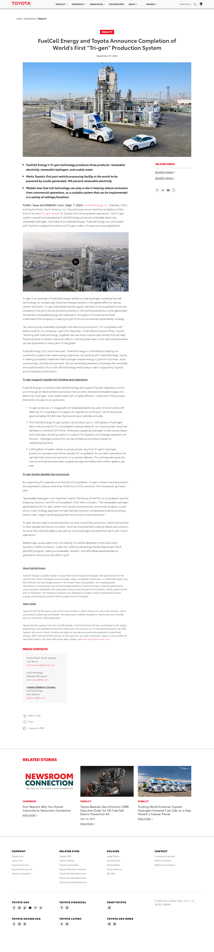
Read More (29, 815)
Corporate (78, 4)
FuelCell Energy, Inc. (97, 205)
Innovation (96, 4)
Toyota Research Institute (72, 869)
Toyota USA (65, 856)
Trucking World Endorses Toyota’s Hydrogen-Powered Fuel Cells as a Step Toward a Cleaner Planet (164, 810)
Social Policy (113, 860)
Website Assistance (165, 864)
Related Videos (164, 178)
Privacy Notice (114, 869)
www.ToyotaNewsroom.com (95, 639)
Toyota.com (18, 856)
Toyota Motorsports (22, 869)
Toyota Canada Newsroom (73, 882)
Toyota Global (66, 860)
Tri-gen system (50, 213)
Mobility (42, 18)
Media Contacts (163, 860)
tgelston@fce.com (36, 697)
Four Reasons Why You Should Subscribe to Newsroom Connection (47, 808)
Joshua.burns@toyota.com (41, 665)
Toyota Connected (68, 864)
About (132, 4)
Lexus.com (17, 860)
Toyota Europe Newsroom (72, 877)
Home (19, 18)
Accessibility (113, 864)
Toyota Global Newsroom (72, 873)
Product (60, 4)
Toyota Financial (20, 864)
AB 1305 (111, 873)
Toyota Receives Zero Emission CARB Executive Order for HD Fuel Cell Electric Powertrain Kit (104, 810)
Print (31, 721)
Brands (150, 4)
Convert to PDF (36, 728)
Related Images (164, 172)
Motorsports (116, 4)
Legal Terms (113, 856)
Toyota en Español (21, 873)
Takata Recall (185, 4)
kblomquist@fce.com (37, 679)
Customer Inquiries (165, 856)
